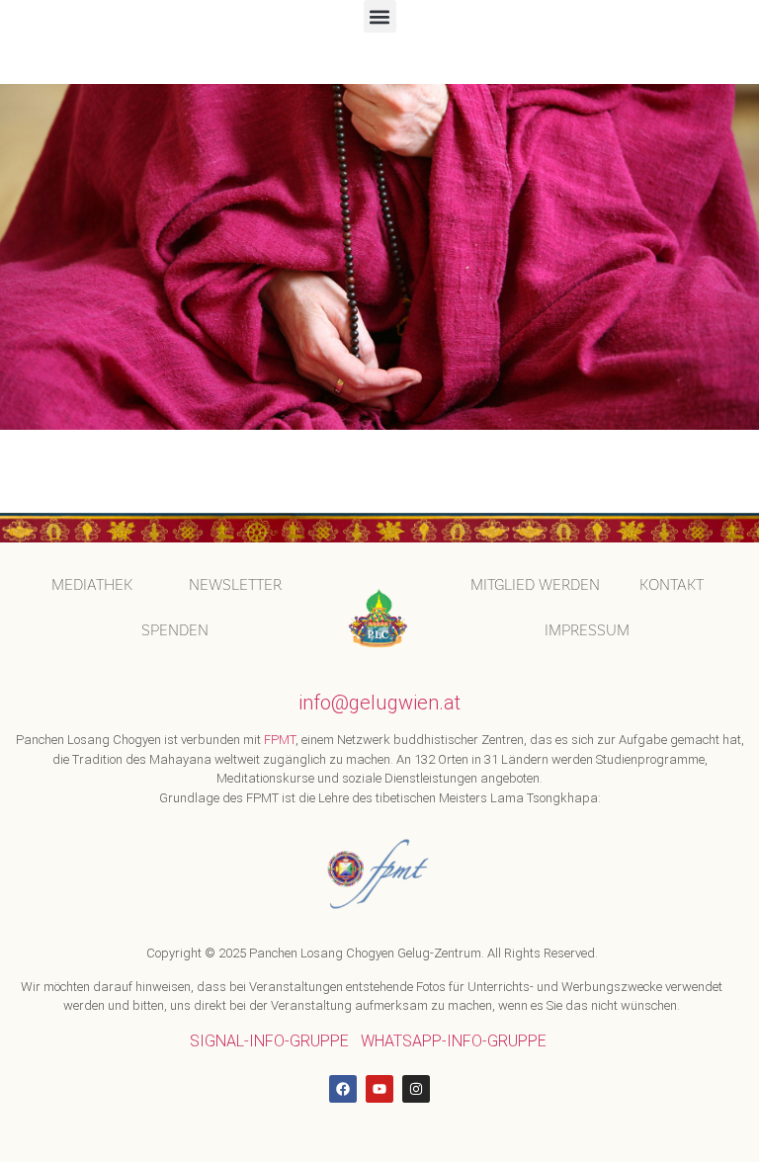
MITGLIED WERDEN (535, 584)
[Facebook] (343, 1089)
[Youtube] (379, 1089)
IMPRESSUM (587, 630)
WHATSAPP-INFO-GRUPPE (454, 1041)
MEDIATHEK (91, 584)
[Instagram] (416, 1089)
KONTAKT (671, 584)
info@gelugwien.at (379, 702)
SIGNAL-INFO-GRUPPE (269, 1041)
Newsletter (235, 584)
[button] (380, 16)
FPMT (279, 739)
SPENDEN (175, 630)
